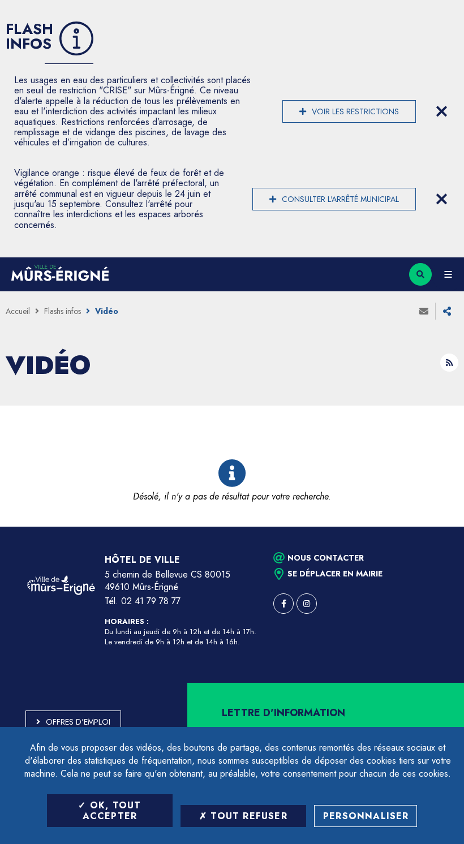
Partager (447, 311)
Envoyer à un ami (424, 311)
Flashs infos (62, 311)
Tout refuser (247, 816)
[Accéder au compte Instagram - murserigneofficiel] (307, 603)
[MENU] (448, 274)
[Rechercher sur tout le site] (420, 274)
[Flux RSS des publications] (449, 363)
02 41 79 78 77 (151, 601)
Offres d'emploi (78, 721)
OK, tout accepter (112, 811)
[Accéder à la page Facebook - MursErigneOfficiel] (283, 603)
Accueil (18, 311)
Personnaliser (366, 816)
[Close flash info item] (441, 111)
